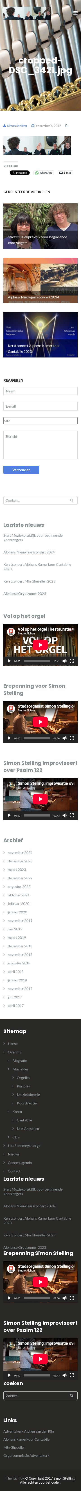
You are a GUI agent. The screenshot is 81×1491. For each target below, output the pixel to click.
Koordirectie (27, 1103)
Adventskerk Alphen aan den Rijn (28, 1431)
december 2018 (20, 946)
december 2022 (20, 878)
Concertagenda (20, 1162)
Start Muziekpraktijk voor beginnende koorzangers (33, 537)
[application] (40, 645)
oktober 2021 (18, 895)
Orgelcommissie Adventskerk (26, 1455)
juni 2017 (15, 997)
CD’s (16, 1137)
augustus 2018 (19, 963)
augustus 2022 (19, 886)
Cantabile (24, 1120)
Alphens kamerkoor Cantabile (26, 1439)
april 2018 (16, 971)
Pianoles (23, 1086)
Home (13, 1043)
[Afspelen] (9, 661)
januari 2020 (17, 912)
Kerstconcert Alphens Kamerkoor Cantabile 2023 (37, 566)
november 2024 (20, 852)
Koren (17, 1111)
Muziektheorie (28, 1094)
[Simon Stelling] (27, 13)
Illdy (21, 1478)
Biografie (19, 1060)
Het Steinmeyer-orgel (24, 1145)
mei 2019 (15, 929)
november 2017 (20, 988)
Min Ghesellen (28, 1128)
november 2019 (20, 920)
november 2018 (20, 954)
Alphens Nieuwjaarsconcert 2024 (29, 552)
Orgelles (23, 1077)
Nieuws (14, 1154)
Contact (14, 1171)
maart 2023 (17, 869)
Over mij (14, 1052)
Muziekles (20, 1069)
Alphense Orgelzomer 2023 (24, 593)
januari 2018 (17, 980)
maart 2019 (17, 937)
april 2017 (16, 1005)
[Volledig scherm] (72, 661)
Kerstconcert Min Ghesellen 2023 (29, 581)
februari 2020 (18, 903)
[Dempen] (64, 661)
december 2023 (20, 861)
